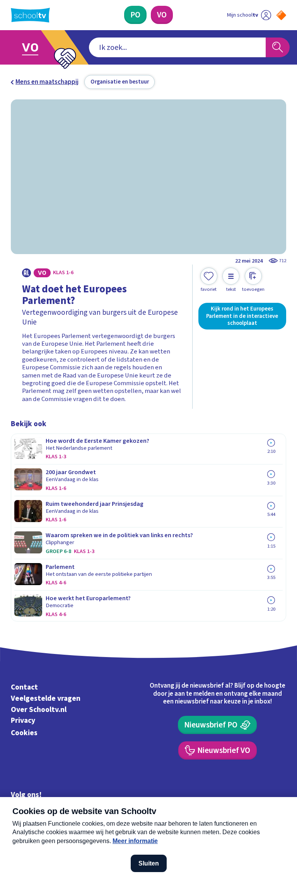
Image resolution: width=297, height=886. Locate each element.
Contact (24, 687)
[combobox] (177, 48)
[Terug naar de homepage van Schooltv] (30, 15)
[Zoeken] (278, 48)
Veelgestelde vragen (45, 698)
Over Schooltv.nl (39, 709)
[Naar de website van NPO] (281, 15)
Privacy (23, 720)
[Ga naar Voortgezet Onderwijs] (35, 47)
